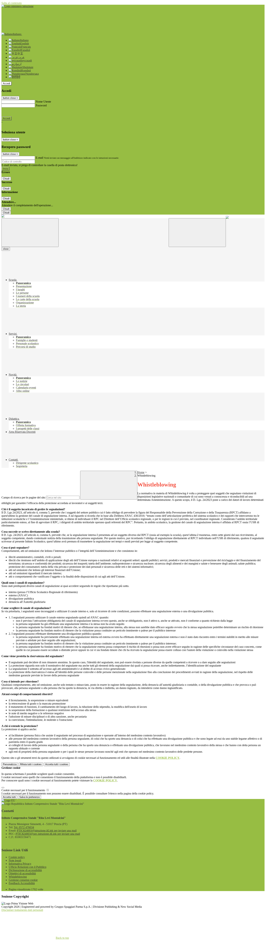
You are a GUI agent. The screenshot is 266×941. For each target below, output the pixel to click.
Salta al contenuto (11, 3)
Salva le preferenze (29, 797)
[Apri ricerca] (197, 232)
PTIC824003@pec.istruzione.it (48, 833)
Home (140, 472)
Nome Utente (43, 101)
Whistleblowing (18, 876)
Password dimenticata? (14, 111)
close (6, 249)
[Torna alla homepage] (2, 216)
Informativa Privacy (20, 863)
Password (41, 105)
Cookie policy (17, 857)
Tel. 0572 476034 (24, 827)
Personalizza (9, 764)
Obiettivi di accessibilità (22, 873)
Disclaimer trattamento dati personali (22, 910)
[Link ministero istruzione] (17, 6)
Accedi (6, 83)
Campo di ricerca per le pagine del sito (23, 497)
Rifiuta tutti (31, 764)
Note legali (15, 860)
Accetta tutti (56, 764)
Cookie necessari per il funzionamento (23, 790)
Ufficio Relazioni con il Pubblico (27, 866)
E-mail (39, 157)
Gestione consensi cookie (23, 879)
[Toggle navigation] (30, 232)
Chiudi (6, 178)
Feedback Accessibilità (22, 883)
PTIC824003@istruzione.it (47, 830)
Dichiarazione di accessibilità (25, 870)
